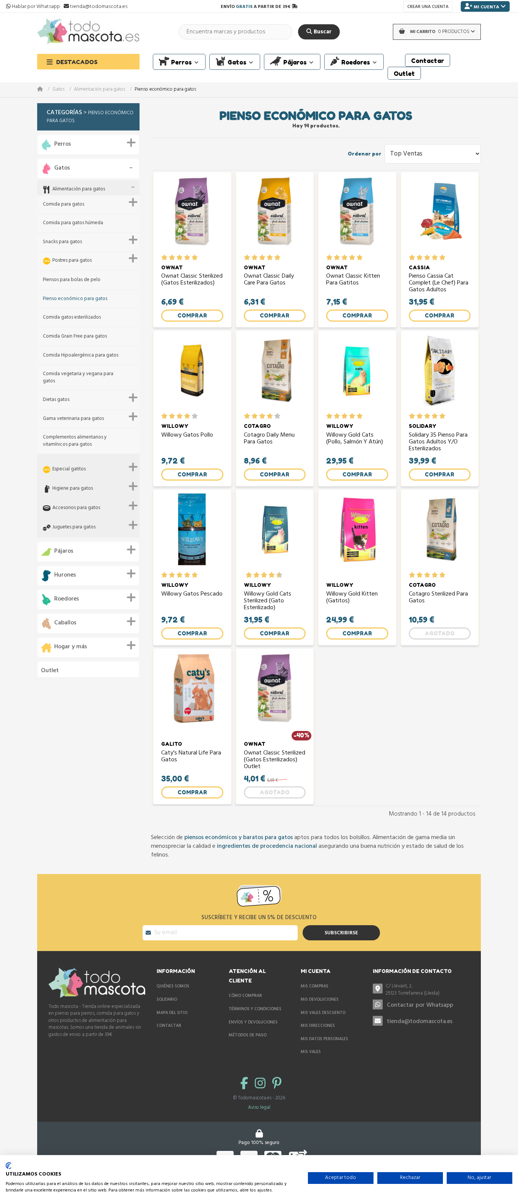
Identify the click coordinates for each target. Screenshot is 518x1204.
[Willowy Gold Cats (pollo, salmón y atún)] (357, 374)
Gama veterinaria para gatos (73, 419)
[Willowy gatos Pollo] (192, 374)
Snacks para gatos (62, 242)
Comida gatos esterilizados (72, 317)
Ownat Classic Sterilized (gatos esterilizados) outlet (274, 760)
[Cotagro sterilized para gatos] (440, 533)
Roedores (66, 599)
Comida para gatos (63, 204)
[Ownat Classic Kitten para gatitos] (357, 215)
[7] (268, 575)
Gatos (58, 89)
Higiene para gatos (72, 488)
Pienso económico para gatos (75, 299)
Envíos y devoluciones (253, 1022)
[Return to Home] (44, 89)
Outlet (50, 670)
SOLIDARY (422, 426)
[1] (164, 257)
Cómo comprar (245, 995)
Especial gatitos (69, 469)
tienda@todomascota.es (419, 1021)
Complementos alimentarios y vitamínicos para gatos (75, 441)
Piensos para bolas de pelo (71, 280)
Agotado (440, 633)
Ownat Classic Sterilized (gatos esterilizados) (192, 280)
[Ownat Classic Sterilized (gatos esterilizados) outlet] (275, 691)
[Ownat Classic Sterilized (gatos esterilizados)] (192, 215)
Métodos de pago (248, 1035)
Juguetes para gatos (74, 527)
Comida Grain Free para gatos (75, 336)
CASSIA (419, 267)
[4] (187, 257)
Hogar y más (70, 647)
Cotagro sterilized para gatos (438, 598)
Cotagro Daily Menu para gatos (269, 439)
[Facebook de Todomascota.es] (245, 1084)
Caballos (65, 623)
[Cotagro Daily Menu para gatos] (275, 374)
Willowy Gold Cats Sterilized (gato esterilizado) (267, 601)
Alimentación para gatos (99, 89)
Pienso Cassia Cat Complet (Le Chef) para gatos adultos (438, 283)
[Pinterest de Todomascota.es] (276, 1084)
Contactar (169, 1025)
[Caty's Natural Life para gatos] (192, 691)
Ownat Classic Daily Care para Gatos (269, 280)
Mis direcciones (318, 1025)
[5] (195, 257)
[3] (179, 257)
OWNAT (172, 267)
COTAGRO (257, 426)
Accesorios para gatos (76, 508)
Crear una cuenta (428, 7)
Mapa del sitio (172, 1012)
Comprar (192, 315)
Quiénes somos (173, 986)
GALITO (171, 744)
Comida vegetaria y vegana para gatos (78, 378)
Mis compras (314, 986)
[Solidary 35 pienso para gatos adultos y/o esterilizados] (440, 374)
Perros (62, 144)
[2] (172, 257)
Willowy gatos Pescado (192, 595)
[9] (275, 575)
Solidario (167, 999)
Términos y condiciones (255, 1009)
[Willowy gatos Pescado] (192, 533)
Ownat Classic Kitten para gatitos (353, 280)
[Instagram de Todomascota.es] (261, 1084)
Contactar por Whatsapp (420, 1005)
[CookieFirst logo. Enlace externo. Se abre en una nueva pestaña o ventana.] (8, 1165)
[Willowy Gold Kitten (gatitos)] (357, 533)
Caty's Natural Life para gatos (191, 757)
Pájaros (63, 551)
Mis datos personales (324, 1039)
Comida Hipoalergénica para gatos (80, 355)
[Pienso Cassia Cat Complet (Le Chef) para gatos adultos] (440, 215)
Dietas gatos (56, 400)
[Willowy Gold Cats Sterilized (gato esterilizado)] (275, 533)
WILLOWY (174, 426)
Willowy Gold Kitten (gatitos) (352, 598)
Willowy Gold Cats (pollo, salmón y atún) (354, 439)
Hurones (65, 575)
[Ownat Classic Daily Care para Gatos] (275, 215)
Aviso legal (259, 1107)
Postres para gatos (72, 260)
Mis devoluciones (320, 999)
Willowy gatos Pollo (187, 436)
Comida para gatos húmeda (73, 223)
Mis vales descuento (323, 1012)
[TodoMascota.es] (88, 32)
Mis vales (311, 1051)
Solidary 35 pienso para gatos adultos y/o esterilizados (438, 442)
